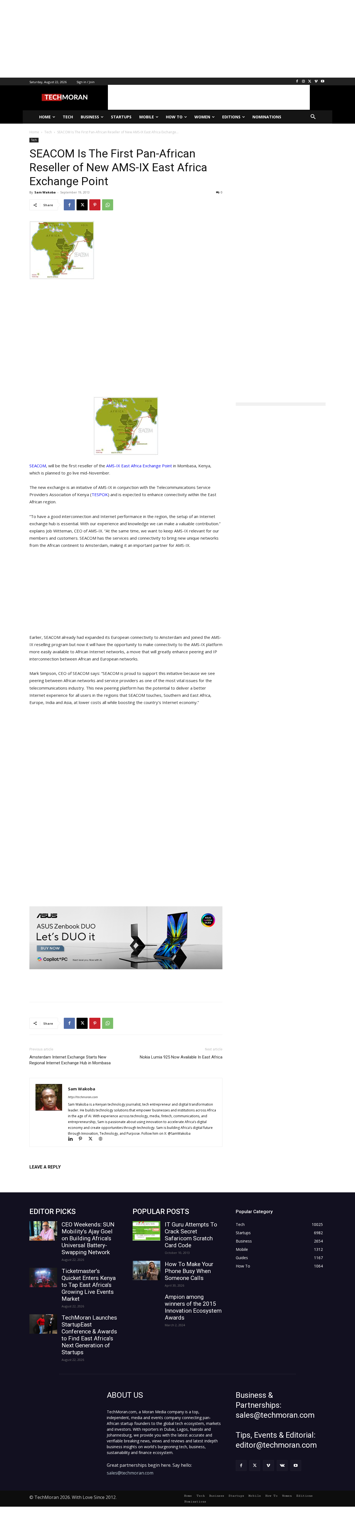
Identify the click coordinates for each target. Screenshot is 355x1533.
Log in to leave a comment (53, 1176)
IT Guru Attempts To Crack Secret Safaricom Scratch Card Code (191, 1235)
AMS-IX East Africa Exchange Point (139, 465)
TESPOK (100, 494)
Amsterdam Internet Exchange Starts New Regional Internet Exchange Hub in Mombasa (70, 1060)
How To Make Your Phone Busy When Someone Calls (189, 1271)
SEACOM (37, 465)
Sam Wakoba (45, 192)
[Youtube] (322, 81)
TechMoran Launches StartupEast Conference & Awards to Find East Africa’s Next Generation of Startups (89, 1335)
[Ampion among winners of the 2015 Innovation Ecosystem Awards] (146, 1303)
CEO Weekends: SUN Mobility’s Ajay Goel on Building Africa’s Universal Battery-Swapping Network (88, 1238)
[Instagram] (303, 81)
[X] (310, 81)
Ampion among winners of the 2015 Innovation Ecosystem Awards (193, 1307)
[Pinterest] (94, 204)
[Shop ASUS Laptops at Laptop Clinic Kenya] (125, 937)
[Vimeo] (316, 81)
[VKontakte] (282, 1465)
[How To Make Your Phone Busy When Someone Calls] (146, 1270)
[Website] (102, 1139)
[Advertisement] (166, 39)
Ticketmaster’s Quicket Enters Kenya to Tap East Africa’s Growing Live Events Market (89, 1285)
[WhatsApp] (107, 204)
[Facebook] (297, 81)
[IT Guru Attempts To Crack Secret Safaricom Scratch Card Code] (146, 1231)
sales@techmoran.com (130, 1473)
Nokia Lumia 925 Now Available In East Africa (181, 1057)
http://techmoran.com (83, 1097)
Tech (34, 140)
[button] (313, 117)
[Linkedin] (73, 1139)
